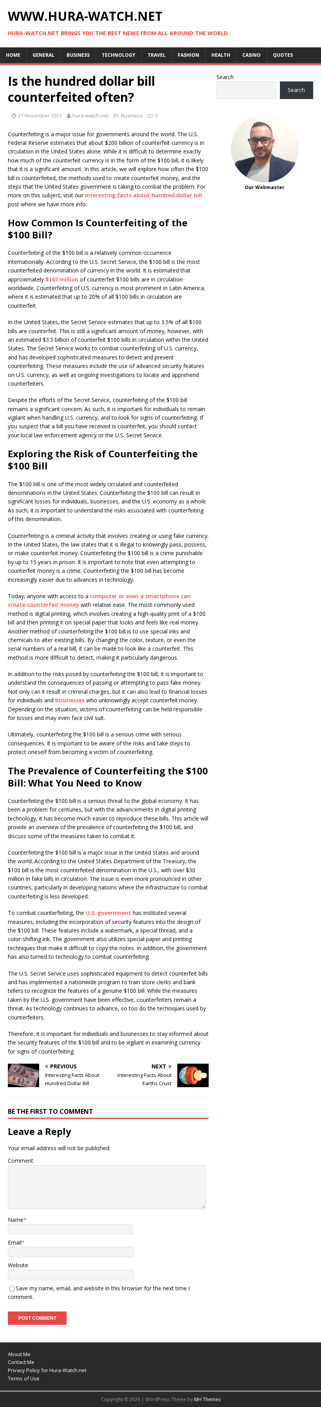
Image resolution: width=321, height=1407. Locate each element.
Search (225, 77)
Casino (251, 55)
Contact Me (21, 1362)
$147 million (61, 279)
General (43, 55)
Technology (118, 55)
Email (15, 1242)
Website (18, 1265)
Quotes (283, 55)
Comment (20, 1160)
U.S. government (108, 912)
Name (15, 1219)
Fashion (188, 55)
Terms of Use (24, 1378)
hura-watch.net (90, 115)
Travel (157, 55)
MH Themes (207, 1399)
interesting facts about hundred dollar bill (143, 195)
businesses (70, 700)
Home (13, 55)
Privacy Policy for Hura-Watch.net (47, 1370)
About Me (19, 1354)
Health (220, 55)
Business (78, 55)
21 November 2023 (40, 115)
